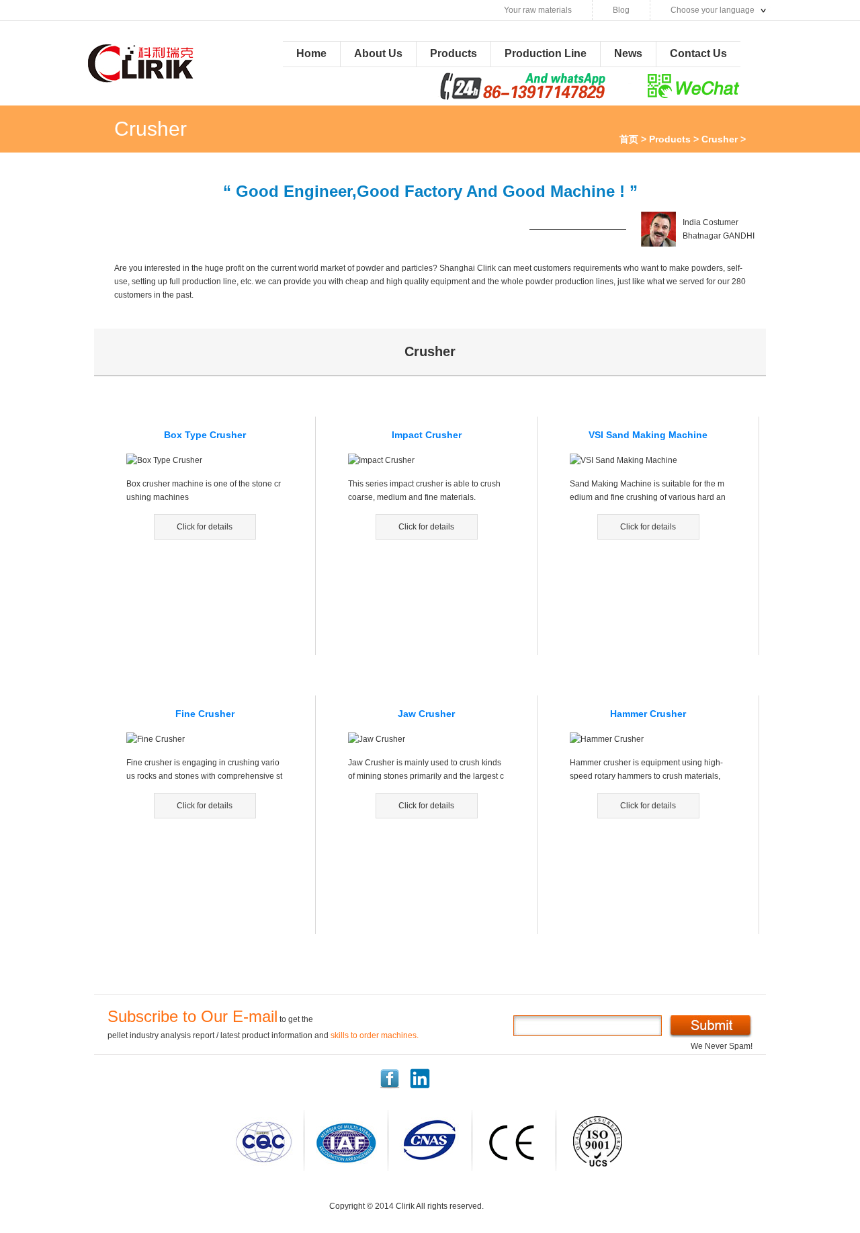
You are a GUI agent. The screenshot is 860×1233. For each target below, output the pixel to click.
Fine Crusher (204, 713)
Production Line (546, 53)
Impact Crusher (427, 434)
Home (311, 53)
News (628, 53)
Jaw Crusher (426, 713)
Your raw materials (538, 10)
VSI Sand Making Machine (648, 434)
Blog (621, 10)
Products (453, 53)
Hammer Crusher (648, 713)
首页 (628, 139)
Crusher (719, 139)
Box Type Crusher (205, 434)
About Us (378, 53)
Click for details (204, 527)
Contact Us (698, 53)
